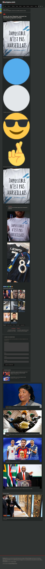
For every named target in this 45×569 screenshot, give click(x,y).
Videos (36, 6)
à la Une (7, 433)
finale (14, 325)
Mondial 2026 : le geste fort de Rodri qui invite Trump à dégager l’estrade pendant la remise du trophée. (19, 372)
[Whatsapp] (8, 286)
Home (5, 6)
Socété (20, 6)
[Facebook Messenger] (10, 286)
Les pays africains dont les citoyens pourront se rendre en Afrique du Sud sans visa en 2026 (19, 488)
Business (28, 6)
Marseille (17, 325)
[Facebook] (4, 286)
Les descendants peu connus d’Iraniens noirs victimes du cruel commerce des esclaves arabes (18, 523)
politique (10, 487)
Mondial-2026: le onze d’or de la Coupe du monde (18, 377)
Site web (5, 360)
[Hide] (0, 14)
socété (9, 433)
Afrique (9, 6)
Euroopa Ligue (9, 325)
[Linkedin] (7, 286)
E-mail (5, 356)
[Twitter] (5, 286)
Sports (24, 6)
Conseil (31, 6)
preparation (23, 325)
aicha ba (12, 378)
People (17, 6)
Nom (5, 352)
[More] (12, 286)
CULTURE (5, 521)
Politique (13, 6)
